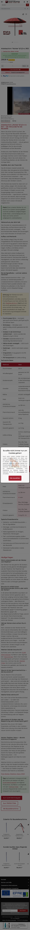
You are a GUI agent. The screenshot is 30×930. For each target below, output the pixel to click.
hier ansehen (20, 472)
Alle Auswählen (15, 478)
